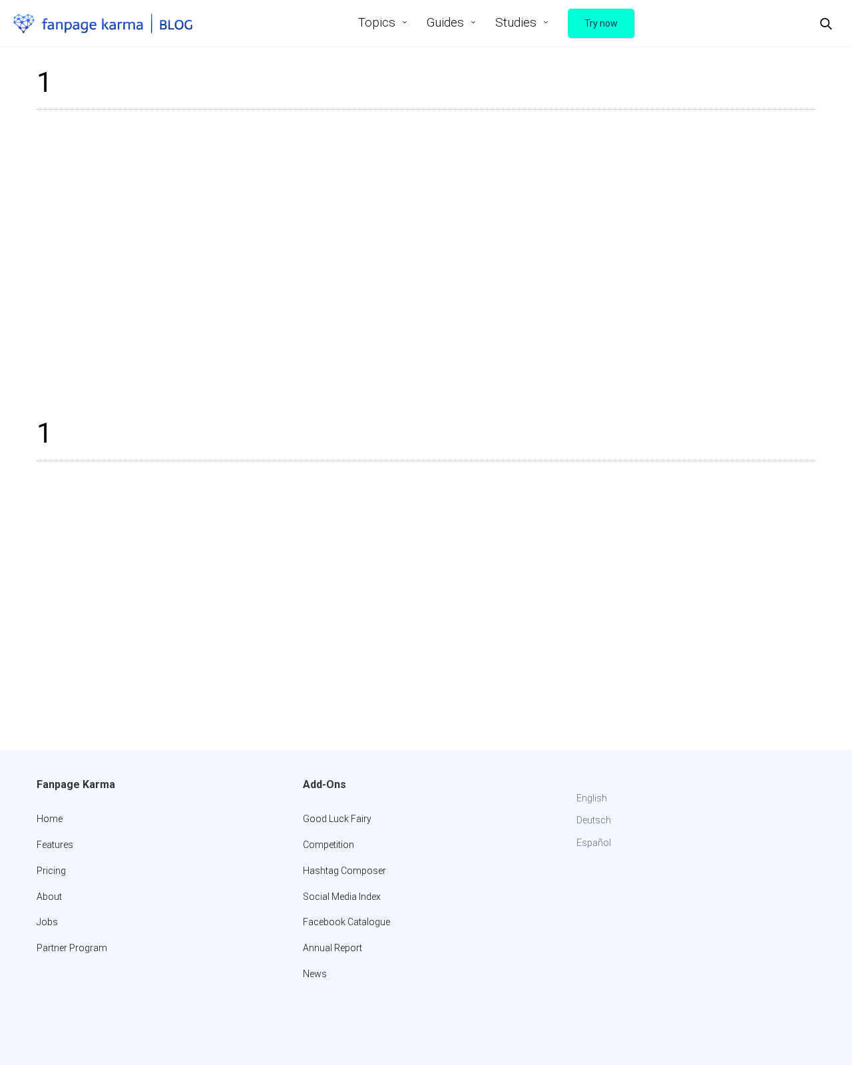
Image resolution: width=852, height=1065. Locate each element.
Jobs (47, 922)
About (49, 896)
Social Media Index (342, 896)
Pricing (51, 870)
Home (50, 818)
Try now (601, 23)
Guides (445, 22)
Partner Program (72, 948)
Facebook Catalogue (346, 922)
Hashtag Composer (344, 870)
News (315, 973)
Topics (376, 22)
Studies (515, 22)
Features (55, 844)
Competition (328, 844)
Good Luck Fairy (337, 818)
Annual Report (332, 948)
